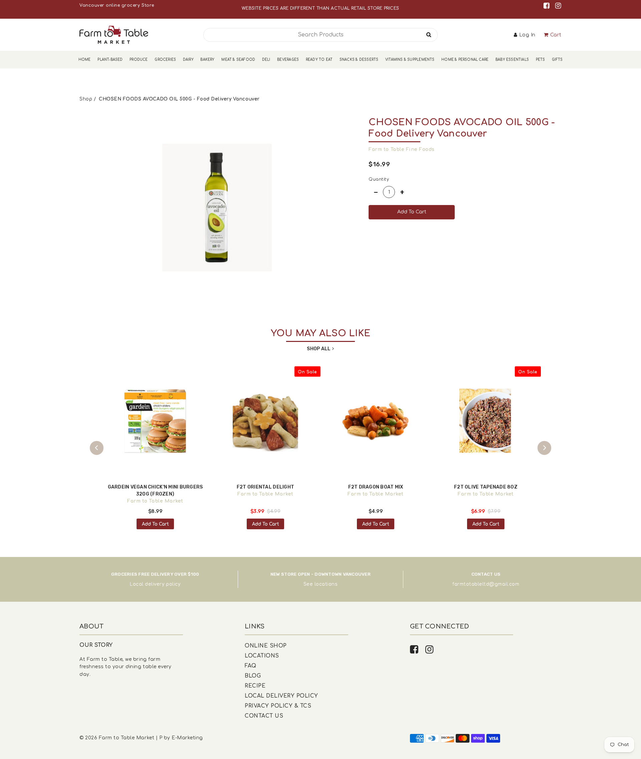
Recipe (255, 686)
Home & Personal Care (464, 59)
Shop (85, 99)
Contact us (264, 716)
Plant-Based (110, 59)
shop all (319, 349)
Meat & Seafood (238, 59)
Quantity (379, 179)
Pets (540, 59)
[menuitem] (84, 59)
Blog (253, 676)
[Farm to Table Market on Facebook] (548, 6)
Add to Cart (155, 524)
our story (96, 645)
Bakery (207, 59)
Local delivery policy (155, 584)
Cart (556, 34)
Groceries (165, 59)
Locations (262, 656)
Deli (266, 59)
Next (544, 448)
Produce (139, 59)
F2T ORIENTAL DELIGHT (265, 487)
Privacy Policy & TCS (278, 706)
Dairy (188, 59)
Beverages (288, 59)
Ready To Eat (319, 59)
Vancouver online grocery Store (116, 5)
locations (326, 584)
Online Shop (266, 646)
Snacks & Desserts (359, 59)
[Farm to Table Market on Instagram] (558, 6)
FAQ (250, 666)
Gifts (557, 59)
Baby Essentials (512, 59)
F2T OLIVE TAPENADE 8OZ (485, 487)
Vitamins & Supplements (410, 59)
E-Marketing (187, 737)
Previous (96, 448)
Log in (527, 34)
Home (84, 59)
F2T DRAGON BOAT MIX (375, 487)
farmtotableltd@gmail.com (485, 584)
